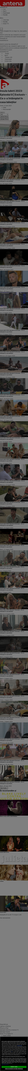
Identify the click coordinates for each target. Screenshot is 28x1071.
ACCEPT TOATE (14, 1066)
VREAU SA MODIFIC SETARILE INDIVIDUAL (14, 1068)
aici (11, 1051)
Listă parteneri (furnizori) (5, 1064)
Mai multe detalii (19, 1045)
